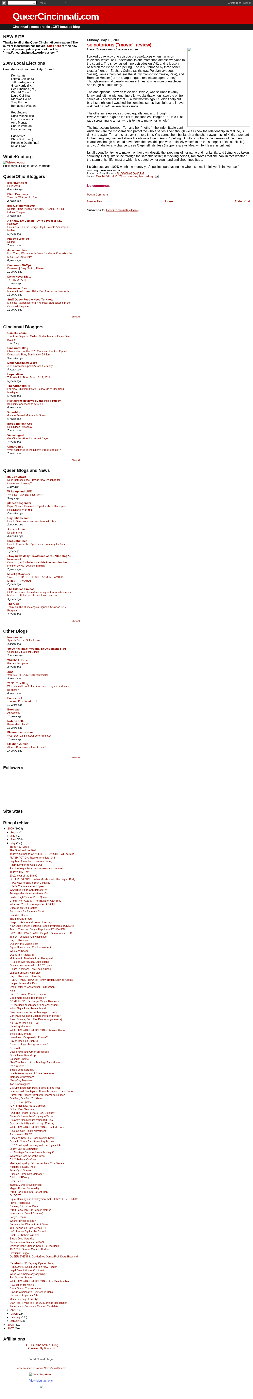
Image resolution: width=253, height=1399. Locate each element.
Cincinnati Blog (17, 348)
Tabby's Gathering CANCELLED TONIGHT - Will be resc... (43, 853)
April (13, 1309)
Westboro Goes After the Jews (27, 1155)
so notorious (130, 176)
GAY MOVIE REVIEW (109, 176)
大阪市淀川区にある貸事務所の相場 (27, 675)
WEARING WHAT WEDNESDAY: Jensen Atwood (38, 1030)
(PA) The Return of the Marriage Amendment (35, 1062)
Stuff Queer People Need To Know (30, 299)
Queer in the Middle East (24, 943)
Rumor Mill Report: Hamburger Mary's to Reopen (37, 1094)
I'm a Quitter (17, 1066)
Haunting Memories (21, 1026)
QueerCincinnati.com (56, 16)
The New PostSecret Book (22, 701)
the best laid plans (17, 663)
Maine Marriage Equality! (24, 1299)
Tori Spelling (146, 176)
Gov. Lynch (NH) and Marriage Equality (32, 1123)
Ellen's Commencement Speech (28, 886)
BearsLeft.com (17, 182)
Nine (12, 990)
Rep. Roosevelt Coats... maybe (28, 994)
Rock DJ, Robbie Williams (25, 1235)
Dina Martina (14, 532)
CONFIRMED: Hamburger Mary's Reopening (35, 1001)
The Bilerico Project (20, 588)
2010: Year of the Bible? (23, 875)
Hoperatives (15, 374)
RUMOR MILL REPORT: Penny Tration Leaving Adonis (41, 979)
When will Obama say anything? (28, 1273)
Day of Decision (19, 940)
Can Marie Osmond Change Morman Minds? (35, 1015)
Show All (76, 317)
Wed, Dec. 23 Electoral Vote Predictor (29, 735)
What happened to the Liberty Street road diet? (34, 449)
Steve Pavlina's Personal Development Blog (36, 648)
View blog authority (41, 1380)
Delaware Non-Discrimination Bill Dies (31, 1119)
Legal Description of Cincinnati (27, 1270)
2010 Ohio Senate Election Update (29, 1249)
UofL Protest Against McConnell (28, 1231)
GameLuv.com (16, 332)
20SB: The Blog (17, 683)
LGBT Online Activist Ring (41, 1345)
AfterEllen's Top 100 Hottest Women (30, 1209)
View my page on (41, 1368)
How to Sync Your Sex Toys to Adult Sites (31, 521)
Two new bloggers (20, 1084)
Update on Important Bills (24, 1295)
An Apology (13, 712)
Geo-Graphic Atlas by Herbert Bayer (27, 438)
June (13, 839)
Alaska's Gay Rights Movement (28, 1130)
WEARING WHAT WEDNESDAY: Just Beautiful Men (40, 1281)
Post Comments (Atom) (122, 210)
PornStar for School (21, 1277)
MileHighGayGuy (18, 573)
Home (169, 201)
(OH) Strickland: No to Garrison (27, 1105)
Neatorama (14, 637)
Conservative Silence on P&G (27, 1242)
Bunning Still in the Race (24, 1206)
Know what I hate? (17, 724)
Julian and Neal (17, 250)
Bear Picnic (16, 1181)
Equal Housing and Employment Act (30, 947)
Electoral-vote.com (20, 732)
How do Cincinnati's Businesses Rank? (32, 1291)
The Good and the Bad (23, 850)
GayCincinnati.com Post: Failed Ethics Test (35, 1087)
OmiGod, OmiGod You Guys (26, 1098)
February (15, 1317)
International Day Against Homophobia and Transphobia (41, 1091)
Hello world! (14, 185)
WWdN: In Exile (17, 660)
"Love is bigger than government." (29, 1044)
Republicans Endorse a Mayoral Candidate (34, 1306)
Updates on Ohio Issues (23, 907)
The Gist (13, 603)
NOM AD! (15, 1048)
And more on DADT (21, 1134)
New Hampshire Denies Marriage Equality (33, 1012)
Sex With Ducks (19, 915)
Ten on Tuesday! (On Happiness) (28, 936)
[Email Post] (156, 176)
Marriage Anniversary (22, 1076)
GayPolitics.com (18, 518)
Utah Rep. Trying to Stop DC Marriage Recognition (38, 1302)
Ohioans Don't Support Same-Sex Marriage (34, 1245)
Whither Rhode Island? (23, 1220)
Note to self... (16, 721)
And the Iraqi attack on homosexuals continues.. (37, 868)
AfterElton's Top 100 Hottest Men (29, 1191)
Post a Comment (97, 194)
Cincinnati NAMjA (19, 265)
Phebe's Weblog (18, 238)
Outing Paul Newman (22, 1109)
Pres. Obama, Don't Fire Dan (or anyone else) (36, 1019)
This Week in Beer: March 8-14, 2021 (28, 377)
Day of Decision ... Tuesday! (26, 976)
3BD (10, 671)
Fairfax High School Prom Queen (28, 897)
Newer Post (95, 201)
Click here (54, 45)
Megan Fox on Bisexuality (25, 1188)
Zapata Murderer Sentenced (26, 1184)
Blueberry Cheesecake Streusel (25, 403)
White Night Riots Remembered (28, 1008)
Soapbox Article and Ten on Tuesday (31, 922)
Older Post (242, 201)
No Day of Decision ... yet (24, 1022)
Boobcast (13, 709)
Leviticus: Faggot (19, 1253)
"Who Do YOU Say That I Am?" (25, 494)
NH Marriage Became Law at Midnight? (32, 1152)
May (13, 843)
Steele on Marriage (20, 1033)
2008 (11, 1324)
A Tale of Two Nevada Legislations (29, 961)
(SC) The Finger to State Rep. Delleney (32, 1112)
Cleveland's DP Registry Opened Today (32, 1263)
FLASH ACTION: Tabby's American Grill (32, 857)
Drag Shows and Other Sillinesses (29, 1051)
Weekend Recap (19, 950)
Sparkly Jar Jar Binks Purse (23, 640)
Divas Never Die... (19, 276)
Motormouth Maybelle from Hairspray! (31, 958)
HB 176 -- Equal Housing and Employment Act (36, 1145)
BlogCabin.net (17, 540)
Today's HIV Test (19, 871)
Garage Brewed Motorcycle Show (26, 415)
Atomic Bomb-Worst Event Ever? (26, 747)
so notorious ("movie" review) (119, 44)
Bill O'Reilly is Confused (23, 1159)
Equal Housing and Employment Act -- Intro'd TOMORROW (43, 1199)
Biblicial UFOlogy (19, 1177)
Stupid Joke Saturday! (22, 1069)
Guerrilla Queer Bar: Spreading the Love (32, 1141)
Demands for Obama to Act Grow (29, 1224)
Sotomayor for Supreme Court (27, 911)
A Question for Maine (22, 1284)
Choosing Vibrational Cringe (23, 651)
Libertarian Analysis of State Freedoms (32, 1073)
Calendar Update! (19, 1058)
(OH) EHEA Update (21, 1101)
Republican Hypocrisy (19, 426)
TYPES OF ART (16, 279)
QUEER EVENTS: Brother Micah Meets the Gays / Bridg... (43, 879)
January (15, 1320)
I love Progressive (20, 1202)
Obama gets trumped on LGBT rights (31, 965)
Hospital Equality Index (23, 1166)
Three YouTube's (19, 846)
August (14, 832)
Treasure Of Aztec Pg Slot (22, 197)
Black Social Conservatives (25, 1288)
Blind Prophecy (17, 194)
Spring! (11, 241)
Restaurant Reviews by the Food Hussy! (34, 400)
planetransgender (19, 502)
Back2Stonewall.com (21, 205)
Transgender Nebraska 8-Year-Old (29, 893)
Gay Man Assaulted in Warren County (31, 861)
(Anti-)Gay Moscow (21, 1080)
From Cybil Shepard (21, 1170)
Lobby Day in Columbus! (24, 1148)
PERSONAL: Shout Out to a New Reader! (34, 1266)
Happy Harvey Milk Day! (24, 983)
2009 (11, 828)
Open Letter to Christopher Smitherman (32, 986)
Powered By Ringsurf (41, 1348)
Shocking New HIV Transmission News (32, 1137)
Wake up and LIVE (19, 491)
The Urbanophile (18, 385)
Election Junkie (17, 743)
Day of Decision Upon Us (24, 1040)
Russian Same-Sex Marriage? (27, 1173)
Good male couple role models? (28, 997)
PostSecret (14, 698)
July (13, 835)
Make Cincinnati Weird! (23, 362)
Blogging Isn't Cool (20, 423)
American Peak (17, 288)
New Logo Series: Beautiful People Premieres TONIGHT (42, 925)
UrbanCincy (15, 446)
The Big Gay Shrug (21, 918)
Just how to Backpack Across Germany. (30, 366)
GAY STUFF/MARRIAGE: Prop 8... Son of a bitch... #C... (43, 933)
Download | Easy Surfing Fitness (26, 268)
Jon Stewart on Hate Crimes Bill (28, 1227)
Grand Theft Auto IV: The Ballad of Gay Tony (35, 900)
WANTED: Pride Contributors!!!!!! (29, 889)
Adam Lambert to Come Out (26, 864)
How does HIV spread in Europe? (29, 1037)
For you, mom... (19, 1217)
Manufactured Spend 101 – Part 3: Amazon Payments (38, 291)
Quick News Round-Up (23, 1055)
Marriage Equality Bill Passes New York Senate (37, 1163)
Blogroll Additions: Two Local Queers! (31, 968)
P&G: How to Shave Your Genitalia (30, 882)
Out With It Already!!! (22, 954)
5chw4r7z (13, 412)
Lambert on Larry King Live (25, 972)
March (14, 1313)
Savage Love (16, 529)
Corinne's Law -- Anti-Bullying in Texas (31, 1116)
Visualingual (15, 435)
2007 (11, 1328)
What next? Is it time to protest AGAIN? (32, 904)
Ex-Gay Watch (16, 476)
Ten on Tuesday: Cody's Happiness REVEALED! (38, 929)
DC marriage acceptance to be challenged (34, 1004)
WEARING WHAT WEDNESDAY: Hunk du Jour (37, 1127)
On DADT (15, 1195)
